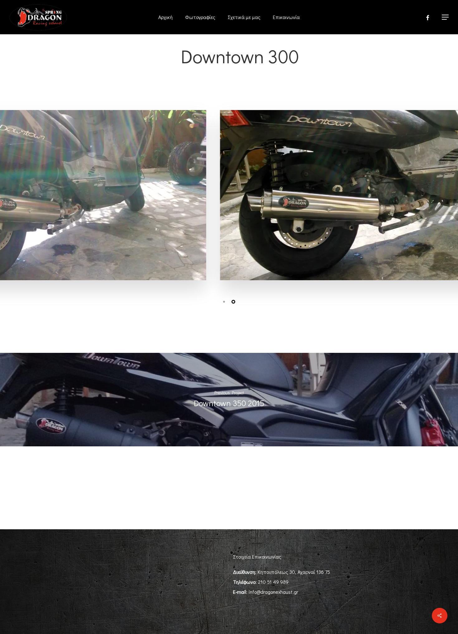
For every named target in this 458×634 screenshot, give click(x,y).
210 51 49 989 (273, 582)
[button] (445, 17)
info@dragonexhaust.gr (273, 591)
